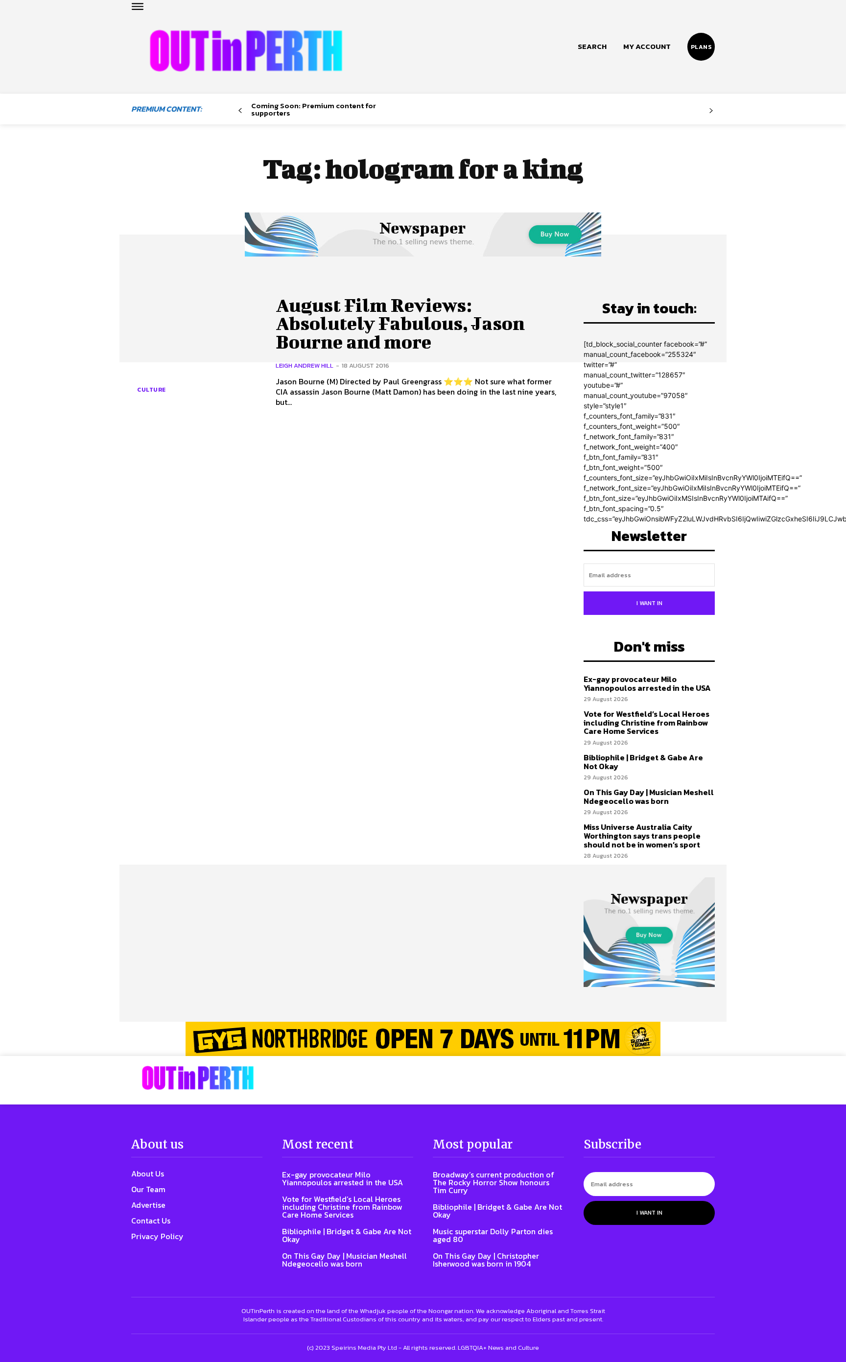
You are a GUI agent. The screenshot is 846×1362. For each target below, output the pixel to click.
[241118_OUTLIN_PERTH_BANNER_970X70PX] (423, 1039)
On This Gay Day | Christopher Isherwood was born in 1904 (486, 1259)
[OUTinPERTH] (246, 51)
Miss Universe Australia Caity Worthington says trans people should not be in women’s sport (642, 835)
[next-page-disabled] (711, 111)
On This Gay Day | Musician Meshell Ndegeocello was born (649, 796)
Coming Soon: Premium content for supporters (313, 109)
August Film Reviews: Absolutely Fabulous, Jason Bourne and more (400, 323)
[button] (592, 46)
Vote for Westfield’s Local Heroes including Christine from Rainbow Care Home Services (646, 722)
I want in (649, 603)
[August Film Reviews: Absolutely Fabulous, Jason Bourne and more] (196, 351)
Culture (151, 389)
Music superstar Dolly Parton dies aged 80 (493, 1235)
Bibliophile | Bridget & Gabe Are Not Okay (643, 761)
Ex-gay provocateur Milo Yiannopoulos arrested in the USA (647, 683)
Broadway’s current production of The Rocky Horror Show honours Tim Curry (493, 1182)
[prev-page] (240, 111)
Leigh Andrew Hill (304, 365)
